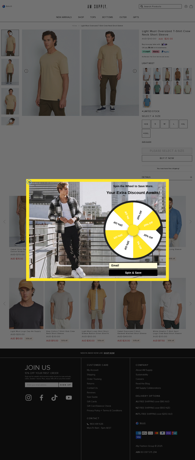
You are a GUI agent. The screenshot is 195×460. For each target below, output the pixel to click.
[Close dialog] (29, 182)
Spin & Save (133, 272)
